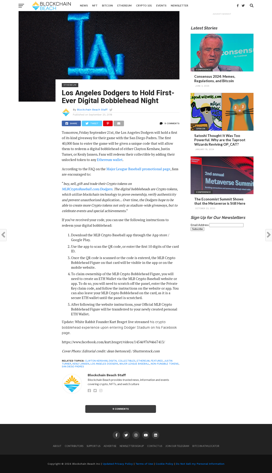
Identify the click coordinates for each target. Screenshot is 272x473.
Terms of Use (144, 463)
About (57, 446)
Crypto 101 (144, 5)
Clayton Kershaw (96, 360)
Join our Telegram (177, 446)
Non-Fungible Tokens (165, 363)
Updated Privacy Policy (118, 463)
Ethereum (124, 5)
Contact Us (154, 446)
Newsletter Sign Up (132, 446)
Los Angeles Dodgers (104, 363)
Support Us (93, 446)
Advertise (110, 446)
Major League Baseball (135, 363)
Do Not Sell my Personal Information (200, 463)
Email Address (200, 225)
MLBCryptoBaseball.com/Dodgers (87, 189)
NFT (95, 5)
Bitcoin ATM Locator (205, 446)
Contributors (74, 446)
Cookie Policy (164, 463)
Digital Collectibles (122, 360)
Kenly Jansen (81, 363)
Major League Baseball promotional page (138, 169)
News (84, 5)
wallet (117, 159)
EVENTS (161, 5)
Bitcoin (107, 5)
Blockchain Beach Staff (92, 109)
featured (157, 360)
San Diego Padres (73, 366)
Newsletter (179, 5)
